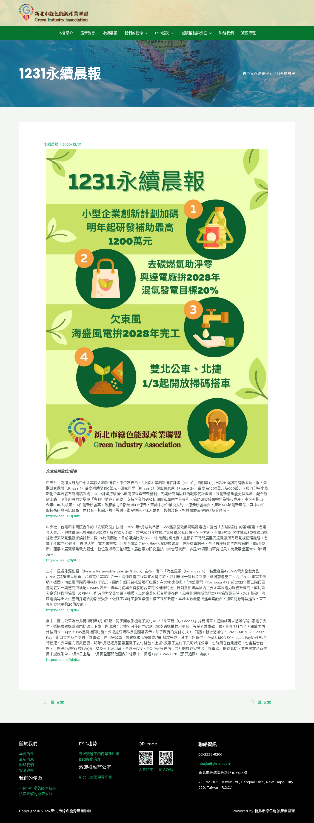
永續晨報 (110, 33)
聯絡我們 (226, 33)
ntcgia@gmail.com (214, 763)
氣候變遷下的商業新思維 (99, 754)
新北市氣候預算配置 (95, 777)
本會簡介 (65, 33)
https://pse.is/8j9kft (63, 516)
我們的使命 (134, 33)
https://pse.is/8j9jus (63, 659)
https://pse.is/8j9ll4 (63, 610)
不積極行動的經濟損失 (37, 788)
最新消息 (87, 33)
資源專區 (248, 33)
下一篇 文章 (263, 702)
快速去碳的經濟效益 (35, 794)
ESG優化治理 (90, 759)
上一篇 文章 (51, 702)
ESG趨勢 (162, 33)
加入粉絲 (166, 770)
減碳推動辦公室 (194, 33)
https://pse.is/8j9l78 (63, 560)
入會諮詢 (146, 770)
